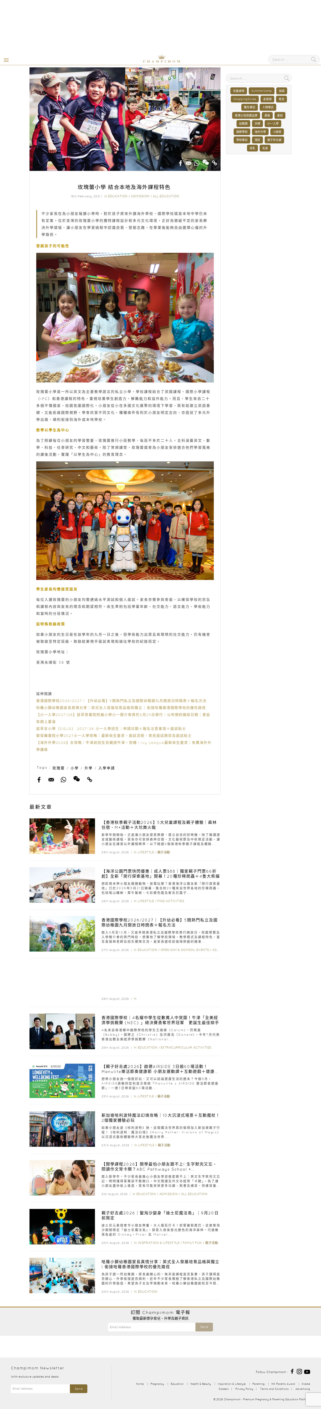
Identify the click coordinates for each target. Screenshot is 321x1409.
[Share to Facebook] (180, 161)
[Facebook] (292, 1371)
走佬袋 (267, 99)
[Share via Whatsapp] (197, 161)
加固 (282, 90)
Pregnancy (157, 1383)
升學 (89, 768)
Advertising (302, 1388)
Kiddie (306, 1383)
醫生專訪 (249, 107)
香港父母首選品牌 (246, 115)
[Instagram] (299, 1371)
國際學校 (242, 131)
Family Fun (192, 1242)
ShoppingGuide (244, 99)
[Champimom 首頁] (134, 61)
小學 (75, 768)
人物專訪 (268, 107)
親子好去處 (274, 139)
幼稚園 (243, 123)
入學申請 (106, 768)
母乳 (252, 148)
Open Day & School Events (185, 950)
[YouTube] (307, 1371)
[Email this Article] (189, 161)
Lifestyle (146, 852)
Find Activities (170, 901)
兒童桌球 (238, 90)
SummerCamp (261, 90)
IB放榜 (277, 131)
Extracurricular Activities (186, 1047)
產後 (267, 115)
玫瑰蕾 (58, 768)
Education (118, 196)
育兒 (281, 99)
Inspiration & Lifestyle (158, 1242)
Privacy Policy (244, 1388)
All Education (166, 196)
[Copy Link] (214, 161)
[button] (5, 59)
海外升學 (260, 131)
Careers (224, 1388)
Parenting (258, 1383)
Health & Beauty (200, 1383)
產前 (280, 115)
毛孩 (265, 148)
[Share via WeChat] (205, 160)
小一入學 (273, 123)
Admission (140, 196)
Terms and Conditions (274, 1388)
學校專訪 (242, 139)
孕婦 (257, 123)
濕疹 (257, 139)
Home (140, 1383)
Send (204, 1327)
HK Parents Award (283, 1383)
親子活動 (163, 852)
